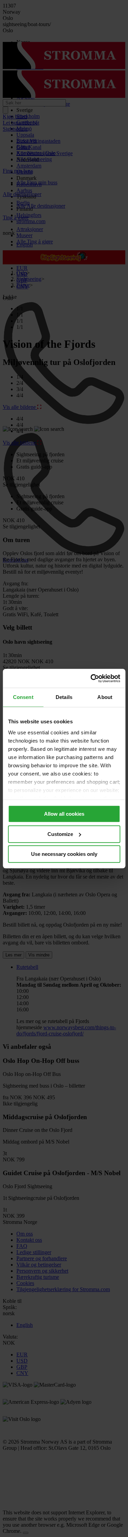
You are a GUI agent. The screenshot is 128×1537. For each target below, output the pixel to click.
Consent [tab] (23, 697)
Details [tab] (64, 697)
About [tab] (104, 697)
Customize (60, 834)
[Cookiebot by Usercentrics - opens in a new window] (91, 678)
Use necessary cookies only (64, 854)
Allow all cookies (64, 814)
